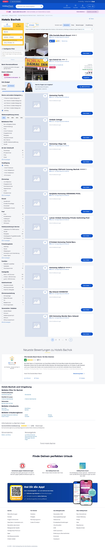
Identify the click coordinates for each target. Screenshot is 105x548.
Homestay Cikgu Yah (57, 144)
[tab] (7, 25)
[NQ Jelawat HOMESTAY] (36, 301)
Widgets (32, 517)
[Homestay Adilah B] (36, 276)
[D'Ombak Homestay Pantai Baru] (36, 251)
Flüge (26, 439)
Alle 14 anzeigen (6, 195)
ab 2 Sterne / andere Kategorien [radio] (12, 105)
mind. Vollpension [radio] (9, 172)
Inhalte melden (11, 539)
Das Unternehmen (81, 514)
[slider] (23, 91)
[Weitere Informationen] (85, 73)
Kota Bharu (28, 408)
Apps (8, 533)
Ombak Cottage (55, 120)
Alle (4, 117)
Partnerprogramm (35, 519)
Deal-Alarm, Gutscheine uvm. (15, 522)
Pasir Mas (4, 408)
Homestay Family (56, 95)
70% (8, 117)
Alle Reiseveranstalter (13, 536)
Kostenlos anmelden (92, 11)
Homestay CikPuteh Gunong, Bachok (64, 169)
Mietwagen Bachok (30, 438)
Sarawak (27, 416)
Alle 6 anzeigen (6, 258)
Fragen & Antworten (12, 519)
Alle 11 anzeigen (6, 240)
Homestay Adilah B (57, 268)
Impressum (56, 539)
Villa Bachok (28, 394)
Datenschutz (56, 519)
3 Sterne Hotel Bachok (30, 399)
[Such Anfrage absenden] (41, 6)
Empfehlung (89, 25)
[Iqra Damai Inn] (36, 68)
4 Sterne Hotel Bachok (7, 399)
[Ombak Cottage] (36, 128)
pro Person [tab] (11, 85)
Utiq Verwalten (57, 525)
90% (17, 117)
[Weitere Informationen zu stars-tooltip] (21, 95)
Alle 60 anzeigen (6, 322)
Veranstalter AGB (58, 514)
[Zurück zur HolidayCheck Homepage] (7, 6)
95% (21, 117)
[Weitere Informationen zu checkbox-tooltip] (22, 67)
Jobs (77, 522)
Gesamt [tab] (4, 85)
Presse (78, 519)
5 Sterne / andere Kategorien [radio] (12, 98)
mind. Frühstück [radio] (8, 168)
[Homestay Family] (36, 104)
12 (66, 339)
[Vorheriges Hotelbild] (27, 44)
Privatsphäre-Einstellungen (60, 522)
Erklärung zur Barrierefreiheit (61, 533)
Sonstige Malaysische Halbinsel (10, 415)
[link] (67, 6)
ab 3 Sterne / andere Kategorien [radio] (12, 103)
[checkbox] (13, 68)
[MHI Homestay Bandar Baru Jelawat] (36, 325)
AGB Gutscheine (57, 530)
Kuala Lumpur (5, 416)
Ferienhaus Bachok (6, 394)
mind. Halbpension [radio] (9, 170)
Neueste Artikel (80, 528)
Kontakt (80, 1)
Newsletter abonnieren (13, 525)
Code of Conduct (35, 522)
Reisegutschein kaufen (13, 528)
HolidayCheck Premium (13, 530)
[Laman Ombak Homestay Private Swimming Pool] (36, 227)
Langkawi (50, 416)
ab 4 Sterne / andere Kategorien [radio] (12, 100)
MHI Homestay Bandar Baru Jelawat (64, 316)
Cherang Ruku (5, 410)
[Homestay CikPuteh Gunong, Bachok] (36, 178)
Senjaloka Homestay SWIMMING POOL (65, 194)
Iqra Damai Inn (55, 60)
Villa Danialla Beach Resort (60, 35)
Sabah (26, 415)
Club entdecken (80, 11)
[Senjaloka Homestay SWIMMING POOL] (36, 202)
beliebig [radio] (6, 110)
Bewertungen (80, 25)
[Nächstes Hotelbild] (46, 44)
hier (83, 29)
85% (13, 117)
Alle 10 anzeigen (6, 159)
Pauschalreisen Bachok (31, 436)
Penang (50, 415)
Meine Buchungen (12, 514)
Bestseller (66, 25)
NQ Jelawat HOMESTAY (58, 292)
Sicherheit (56, 536)
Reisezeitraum (6, 35)
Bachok (26, 410)
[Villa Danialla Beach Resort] (36, 44)
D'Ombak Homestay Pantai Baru (62, 242)
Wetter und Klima (6, 435)
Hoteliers (32, 514)
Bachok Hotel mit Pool (7, 403)
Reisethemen (79, 525)
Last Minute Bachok (30, 435)
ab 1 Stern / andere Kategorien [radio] (12, 108)
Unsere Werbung (81, 517)
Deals (5, 1)
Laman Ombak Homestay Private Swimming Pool (69, 218)
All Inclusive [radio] (7, 175)
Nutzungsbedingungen (59, 517)
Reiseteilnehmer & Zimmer (10, 40)
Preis (72, 25)
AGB (54, 528)
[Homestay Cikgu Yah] (36, 153)
